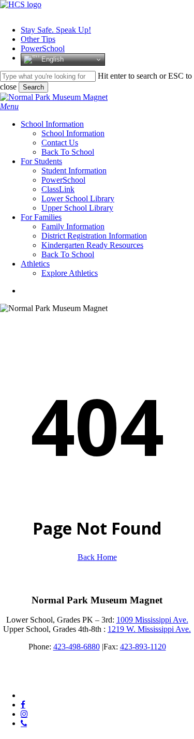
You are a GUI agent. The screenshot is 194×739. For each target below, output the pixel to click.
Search (33, 87)
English (51, 59)
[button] (9, 106)
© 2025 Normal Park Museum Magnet (63, 677)
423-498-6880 (76, 646)
